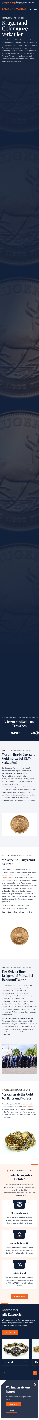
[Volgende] (35, 1373)
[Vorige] (4, 1373)
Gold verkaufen (28, 1106)
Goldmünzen (7, 877)
